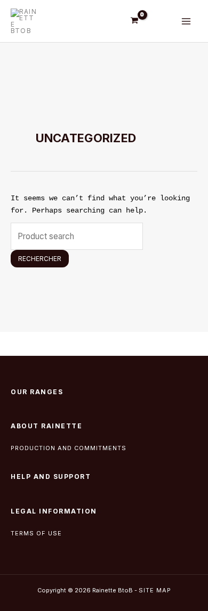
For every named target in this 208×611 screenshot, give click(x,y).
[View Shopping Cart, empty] (134, 21)
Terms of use (37, 533)
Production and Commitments (68, 448)
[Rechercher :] (77, 236)
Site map (155, 590)
